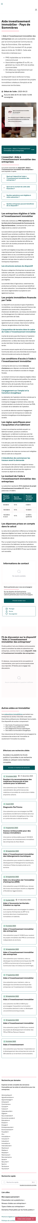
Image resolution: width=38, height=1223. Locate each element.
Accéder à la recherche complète (28, 1185)
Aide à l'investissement (13, 1044)
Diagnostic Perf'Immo (12, 807)
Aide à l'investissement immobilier (18, 978)
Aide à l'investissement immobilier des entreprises (18, 930)
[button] (36, 10)
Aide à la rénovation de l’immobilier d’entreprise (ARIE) (18, 881)
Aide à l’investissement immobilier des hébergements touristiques (18, 855)
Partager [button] (12, 609)
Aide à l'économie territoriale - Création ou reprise (16, 904)
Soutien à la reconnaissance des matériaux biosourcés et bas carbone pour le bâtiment (17, 781)
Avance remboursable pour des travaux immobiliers (17, 832)
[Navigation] (2, 4)
